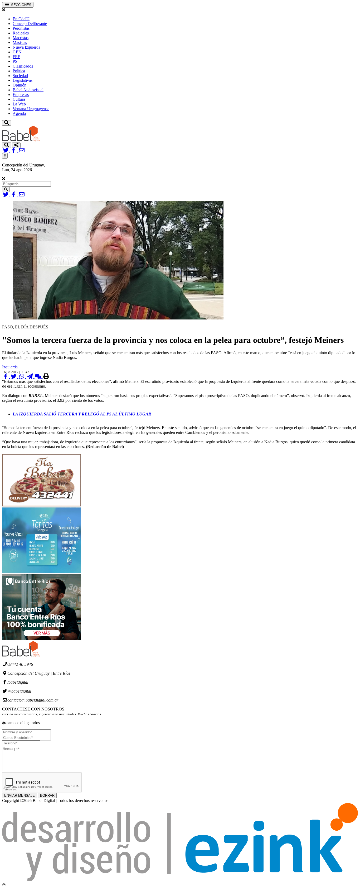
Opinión (19, 85)
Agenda (19, 113)
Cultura (19, 99)
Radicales (21, 33)
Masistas (20, 42)
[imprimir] (46, 376)
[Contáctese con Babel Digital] (21, 150)
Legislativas (22, 80)
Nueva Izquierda (26, 47)
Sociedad (20, 75)
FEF (16, 56)
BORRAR (47, 795)
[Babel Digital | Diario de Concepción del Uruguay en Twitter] (6, 150)
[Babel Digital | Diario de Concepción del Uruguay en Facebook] (14, 150)
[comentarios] (39, 376)
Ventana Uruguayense (31, 108)
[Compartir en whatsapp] (22, 376)
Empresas (21, 94)
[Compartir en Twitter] (14, 376)
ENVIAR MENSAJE (19, 795)
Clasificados (23, 66)
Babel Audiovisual (28, 90)
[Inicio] (21, 140)
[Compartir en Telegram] (30, 376)
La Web (19, 104)
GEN (17, 52)
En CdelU (21, 19)
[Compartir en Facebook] (6, 376)
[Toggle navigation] (6, 123)
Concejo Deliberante (30, 23)
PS (15, 61)
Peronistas (21, 28)
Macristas (20, 37)
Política (19, 71)
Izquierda (10, 367)
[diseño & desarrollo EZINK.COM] (180, 879)
